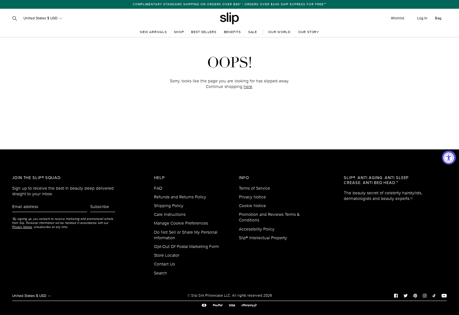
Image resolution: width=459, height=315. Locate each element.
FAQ (158, 188)
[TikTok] (434, 295)
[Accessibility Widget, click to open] (449, 158)
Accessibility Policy (256, 229)
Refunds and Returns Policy (180, 197)
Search (160, 273)
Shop (179, 32)
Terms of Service (254, 188)
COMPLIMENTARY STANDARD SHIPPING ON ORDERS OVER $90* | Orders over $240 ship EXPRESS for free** (229, 4)
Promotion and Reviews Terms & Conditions (269, 217)
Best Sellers (203, 32)
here (248, 86)
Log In (422, 18)
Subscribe (99, 206)
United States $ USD (40, 18)
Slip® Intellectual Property (263, 237)
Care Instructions (169, 214)
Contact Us (164, 264)
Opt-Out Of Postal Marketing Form (186, 246)
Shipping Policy (168, 205)
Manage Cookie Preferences (181, 223)
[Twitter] (405, 295)
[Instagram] (425, 295)
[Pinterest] (415, 295)
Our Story (308, 32)
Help (159, 178)
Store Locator (166, 255)
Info (244, 178)
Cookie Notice (252, 205)
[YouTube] (444, 295)
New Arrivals (153, 32)
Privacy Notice (252, 197)
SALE (252, 32)
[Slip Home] (229, 18)
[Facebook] (396, 295)
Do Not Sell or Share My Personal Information (185, 235)
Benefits (232, 32)
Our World (279, 32)
